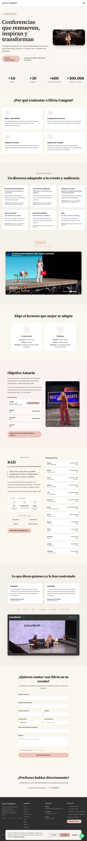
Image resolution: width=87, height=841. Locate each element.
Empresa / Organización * (25, 702)
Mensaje (20, 735)
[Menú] (84, 3)
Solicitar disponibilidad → (10, 59)
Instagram (4, 818)
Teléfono (46, 711)
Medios (26, 824)
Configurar (75, 835)
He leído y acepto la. (32, 750)
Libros (25, 819)
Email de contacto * (23, 711)
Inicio (25, 806)
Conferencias (27, 814)
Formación (26, 817)
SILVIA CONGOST (9, 3)
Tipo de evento (22, 719)
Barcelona (48, 811)
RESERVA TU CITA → (74, 821)
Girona (47, 816)
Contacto (26, 827)
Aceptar (64, 835)
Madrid (47, 806)
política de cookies (19, 837)
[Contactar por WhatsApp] (82, 835)
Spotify (14, 818)
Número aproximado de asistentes (28, 727)
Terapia (26, 811)
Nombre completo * (23, 694)
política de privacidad (38, 750)
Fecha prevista (48, 719)
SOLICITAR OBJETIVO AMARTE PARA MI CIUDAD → (22, 434)
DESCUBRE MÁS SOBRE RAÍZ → (19, 530)
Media (25, 822)
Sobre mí (26, 809)
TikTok (9, 818)
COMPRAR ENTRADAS (33, 403)
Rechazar (54, 835)
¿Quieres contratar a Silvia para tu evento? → (34, 59)
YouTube (19, 818)
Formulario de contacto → (74, 817)
